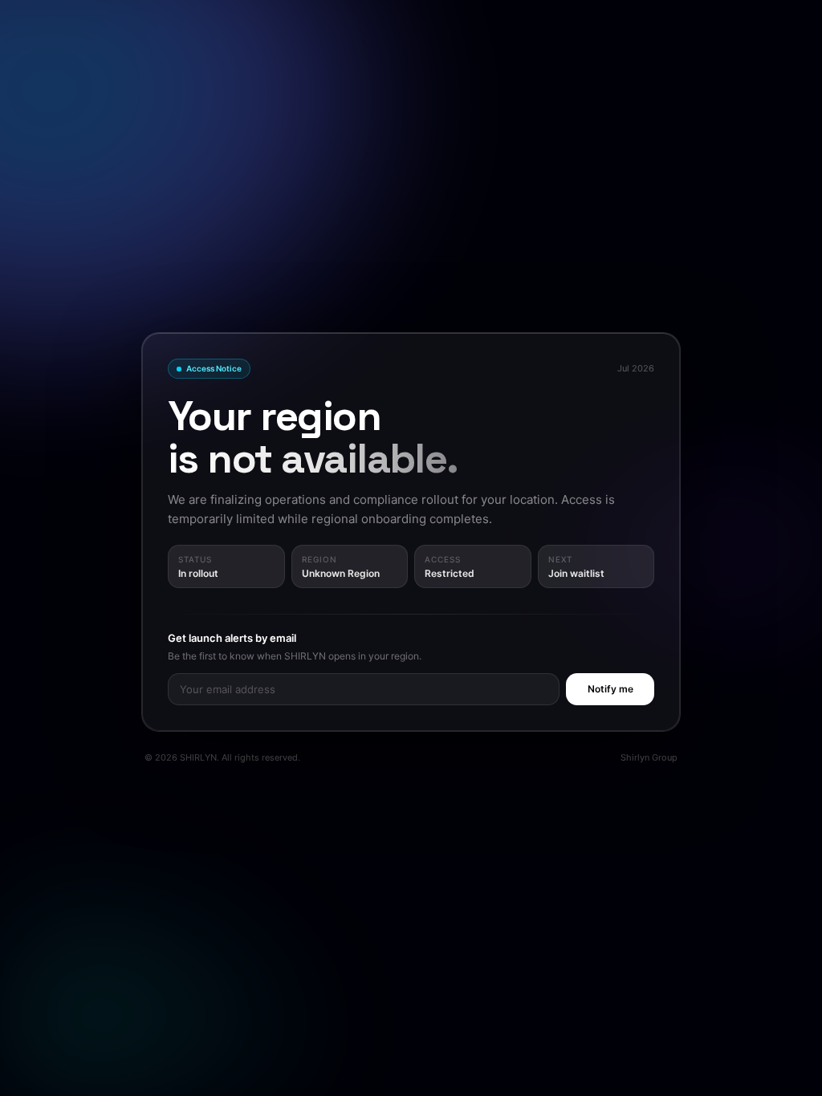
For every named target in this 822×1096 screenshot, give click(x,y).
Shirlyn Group (649, 757)
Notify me (610, 689)
